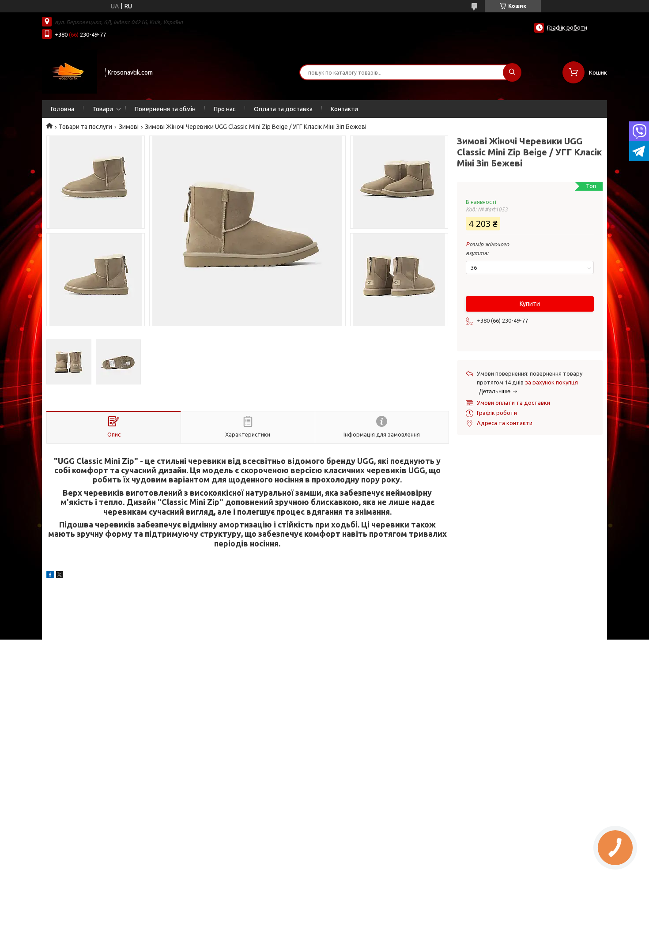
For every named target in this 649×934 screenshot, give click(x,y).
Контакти (344, 109)
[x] (59, 576)
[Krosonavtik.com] (69, 71)
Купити (530, 303)
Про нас (225, 109)
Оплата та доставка (283, 109)
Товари (102, 109)
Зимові (129, 126)
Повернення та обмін (165, 109)
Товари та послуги (85, 126)
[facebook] (50, 576)
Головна (62, 109)
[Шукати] (512, 72)
